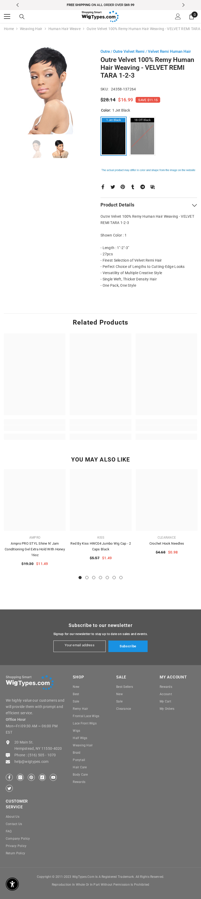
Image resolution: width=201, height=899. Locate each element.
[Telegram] (142, 186)
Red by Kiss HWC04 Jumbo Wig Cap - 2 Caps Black (100, 546)
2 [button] (86, 577)
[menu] (7, 16)
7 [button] (120, 577)
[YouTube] (53, 777)
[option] (101, 5)
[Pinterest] (122, 186)
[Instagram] (20, 777)
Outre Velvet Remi (129, 51)
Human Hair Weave (64, 29)
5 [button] (107, 577)
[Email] (152, 186)
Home (9, 29)
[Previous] (17, 5)
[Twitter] (112, 186)
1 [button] (80, 577)
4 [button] (100, 577)
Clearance (167, 537)
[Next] (183, 5)
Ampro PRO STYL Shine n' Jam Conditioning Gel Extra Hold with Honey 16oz (35, 549)
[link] (34, 428)
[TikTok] (42, 777)
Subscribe (128, 646)
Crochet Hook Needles (166, 543)
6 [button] (114, 577)
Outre (105, 51)
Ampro (34, 537)
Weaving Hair (31, 29)
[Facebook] (102, 186)
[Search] (22, 17)
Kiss (100, 537)
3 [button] (93, 577)
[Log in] (178, 16)
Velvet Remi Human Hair (169, 51)
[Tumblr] (132, 186)
